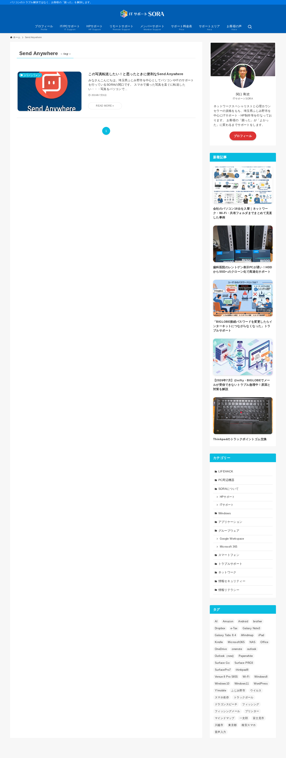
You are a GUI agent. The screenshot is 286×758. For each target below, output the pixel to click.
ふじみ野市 (238, 690)
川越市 (219, 725)
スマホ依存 (222, 697)
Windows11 (241, 683)
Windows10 (222, 683)
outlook (251, 649)
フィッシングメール (227, 711)
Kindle (219, 642)
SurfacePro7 (223, 669)
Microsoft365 (236, 642)
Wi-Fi (246, 676)
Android (243, 621)
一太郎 (244, 718)
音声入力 (220, 732)
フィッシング (250, 704)
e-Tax (234, 628)
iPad (261, 635)
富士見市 (258, 718)
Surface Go (222, 662)
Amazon (228, 621)
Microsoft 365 (228, 546)
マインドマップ (224, 718)
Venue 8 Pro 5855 (226, 676)
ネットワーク (227, 572)
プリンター (252, 711)
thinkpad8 (242, 669)
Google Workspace (232, 538)
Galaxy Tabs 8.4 (225, 635)
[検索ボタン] (249, 27)
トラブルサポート (230, 563)
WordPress (261, 683)
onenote (237, 649)
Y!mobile (220, 690)
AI (216, 621)
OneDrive (221, 649)
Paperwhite (246, 655)
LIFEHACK (225, 471)
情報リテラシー (229, 590)
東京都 (232, 725)
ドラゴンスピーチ (226, 704)
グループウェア (229, 530)
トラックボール (244, 697)
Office (264, 642)
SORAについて (228, 488)
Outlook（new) (224, 655)
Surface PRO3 (243, 662)
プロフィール (243, 136)
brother (257, 621)
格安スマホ (249, 725)
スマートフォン (229, 555)
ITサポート (227, 504)
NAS (252, 642)
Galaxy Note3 (251, 628)
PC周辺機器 (226, 480)
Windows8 (260, 676)
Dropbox (220, 628)
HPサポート (227, 496)
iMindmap (247, 635)
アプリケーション (230, 521)
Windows (224, 513)
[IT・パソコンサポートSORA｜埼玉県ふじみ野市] (143, 14)
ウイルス (256, 690)
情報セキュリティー (232, 581)
